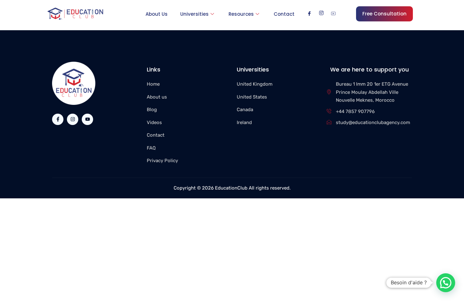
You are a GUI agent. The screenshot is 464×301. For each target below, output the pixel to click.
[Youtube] (87, 119)
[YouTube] (333, 13)
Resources (241, 14)
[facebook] (309, 13)
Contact (284, 14)
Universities (194, 14)
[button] (445, 282)
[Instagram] (321, 13)
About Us (157, 14)
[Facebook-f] (57, 119)
